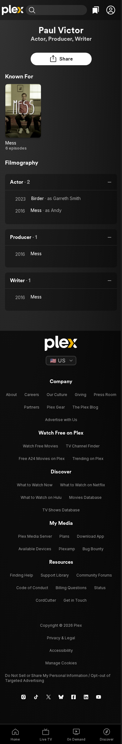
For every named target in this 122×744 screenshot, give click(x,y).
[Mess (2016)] (23, 117)
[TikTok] (36, 697)
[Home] (13, 10)
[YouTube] (98, 697)
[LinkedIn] (86, 697)
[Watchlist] (95, 10)
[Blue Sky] (61, 697)
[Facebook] (73, 697)
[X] (48, 697)
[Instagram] (23, 697)
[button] (110, 10)
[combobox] (62, 10)
